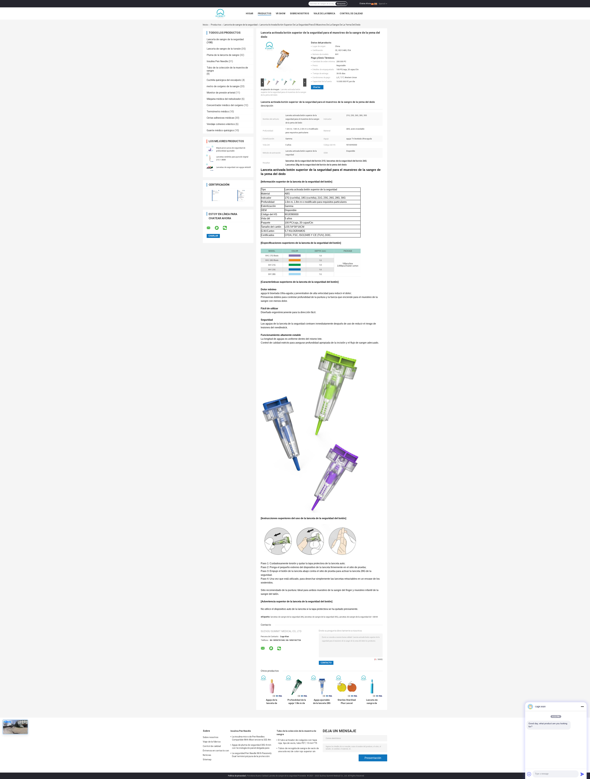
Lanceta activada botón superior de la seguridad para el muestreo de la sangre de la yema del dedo (283, 92)
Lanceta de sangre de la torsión (224, 48)
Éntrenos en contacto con (216, 750)
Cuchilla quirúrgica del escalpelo (224, 80)
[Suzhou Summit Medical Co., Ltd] (220, 13)
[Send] (582, 774)
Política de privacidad (237, 776)
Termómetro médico (218, 111)
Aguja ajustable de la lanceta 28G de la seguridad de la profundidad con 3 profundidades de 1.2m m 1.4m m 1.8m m (322, 702)
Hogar (249, 13)
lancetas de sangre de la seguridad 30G (321, 617)
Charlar (317, 87)
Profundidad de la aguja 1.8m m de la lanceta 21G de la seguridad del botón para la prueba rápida (296, 702)
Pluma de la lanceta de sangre (223, 55)
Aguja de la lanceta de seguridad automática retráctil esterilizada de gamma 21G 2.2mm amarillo (271, 702)
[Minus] (582, 706)
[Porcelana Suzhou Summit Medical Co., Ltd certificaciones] (215, 195)
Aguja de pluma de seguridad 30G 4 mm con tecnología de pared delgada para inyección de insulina (251, 747)
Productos (264, 13)
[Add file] (529, 774)
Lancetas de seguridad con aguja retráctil (233, 167)
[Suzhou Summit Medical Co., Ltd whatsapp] (218, 228)
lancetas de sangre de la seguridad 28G (287, 617)
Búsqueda (341, 4)
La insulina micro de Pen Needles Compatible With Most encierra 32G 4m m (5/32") (251, 738)
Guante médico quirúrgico (220, 130)
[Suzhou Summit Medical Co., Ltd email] (210, 228)
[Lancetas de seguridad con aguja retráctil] (210, 167)
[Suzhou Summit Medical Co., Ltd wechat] (227, 228)
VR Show (280, 13)
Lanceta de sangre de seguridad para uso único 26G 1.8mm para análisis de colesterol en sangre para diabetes (372, 702)
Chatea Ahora (365, 3)
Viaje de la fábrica (324, 13)
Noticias (207, 755)
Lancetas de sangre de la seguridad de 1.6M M (358, 617)
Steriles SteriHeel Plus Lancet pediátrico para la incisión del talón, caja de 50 (347, 702)
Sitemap (207, 759)
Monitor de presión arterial (221, 92)
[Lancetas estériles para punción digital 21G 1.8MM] (210, 158)
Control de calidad (351, 13)
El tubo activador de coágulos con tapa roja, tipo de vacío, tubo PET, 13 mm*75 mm (297, 742)
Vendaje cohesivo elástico (221, 124)
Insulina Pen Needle (217, 61)
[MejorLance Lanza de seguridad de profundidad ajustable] (210, 149)
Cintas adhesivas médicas (220, 117)
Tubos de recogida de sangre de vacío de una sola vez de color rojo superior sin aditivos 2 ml (298, 750)
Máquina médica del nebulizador (224, 98)
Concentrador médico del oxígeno (225, 105)
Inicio (205, 24)
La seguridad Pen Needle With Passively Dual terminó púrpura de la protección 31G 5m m (251, 755)
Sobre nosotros (299, 13)
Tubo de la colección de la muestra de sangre (296, 733)
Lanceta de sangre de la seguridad (241, 24)
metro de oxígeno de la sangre (223, 86)
